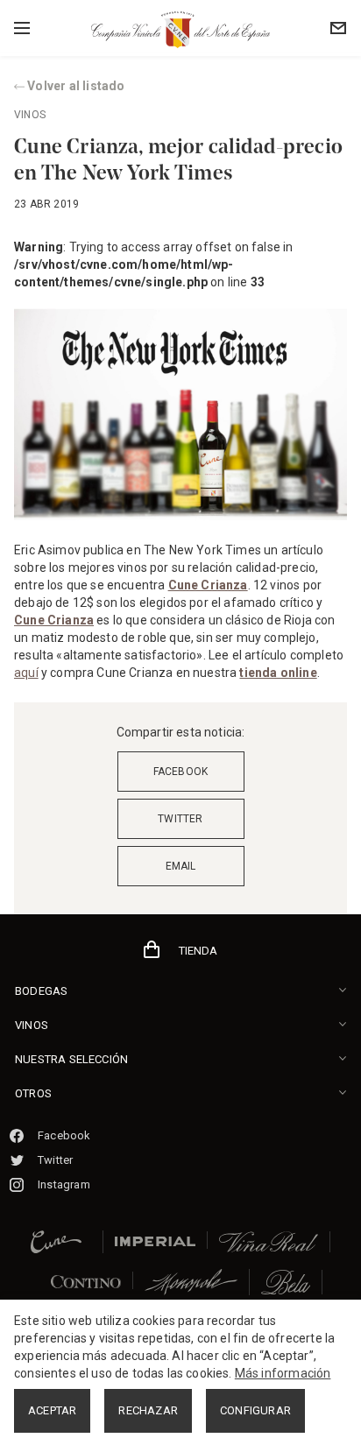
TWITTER (180, 819)
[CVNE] (180, 29)
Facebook (64, 1135)
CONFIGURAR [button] (255, 1410)
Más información (283, 1373)
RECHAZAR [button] (148, 1410)
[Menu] (53, 28)
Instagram (64, 1184)
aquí (26, 673)
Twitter (55, 1160)
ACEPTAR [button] (52, 1410)
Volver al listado (75, 86)
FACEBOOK (181, 771)
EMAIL (181, 866)
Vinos (30, 115)
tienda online (277, 673)
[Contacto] (334, 28)
